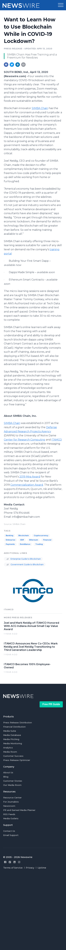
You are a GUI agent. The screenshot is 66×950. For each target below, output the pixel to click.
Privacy (30, 867)
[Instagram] (19, 862)
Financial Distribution (14, 726)
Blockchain (23, 536)
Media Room (10, 751)
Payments (10, 544)
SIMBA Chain (40, 108)
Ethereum (33, 540)
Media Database (12, 735)
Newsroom (9, 806)
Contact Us (9, 831)
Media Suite (9, 731)
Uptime (41, 867)
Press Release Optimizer (16, 760)
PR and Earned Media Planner (19, 810)
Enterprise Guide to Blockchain (25, 559)
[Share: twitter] (12, 65)
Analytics (8, 747)
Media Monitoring (12, 743)
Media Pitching (11, 739)
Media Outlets (10, 818)
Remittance (25, 544)
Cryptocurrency (41, 536)
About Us (8, 772)
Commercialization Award (26, 484)
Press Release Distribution (17, 722)
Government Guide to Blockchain (27, 564)
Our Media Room (12, 785)
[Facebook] (5, 862)
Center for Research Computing (24, 439)
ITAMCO (56, 439)
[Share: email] (23, 65)
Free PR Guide (51, 704)
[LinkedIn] (14, 862)
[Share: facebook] (6, 65)
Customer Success (13, 756)
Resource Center (12, 797)
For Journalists (11, 801)
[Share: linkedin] (18, 65)
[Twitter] (10, 862)
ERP (22, 540)
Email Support (10, 835)
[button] (60, 5)
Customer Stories (12, 781)
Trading (39, 544)
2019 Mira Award (29, 476)
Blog (5, 776)
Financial (47, 540)
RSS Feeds (9, 814)
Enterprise (10, 540)
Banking (9, 536)
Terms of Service (13, 867)
